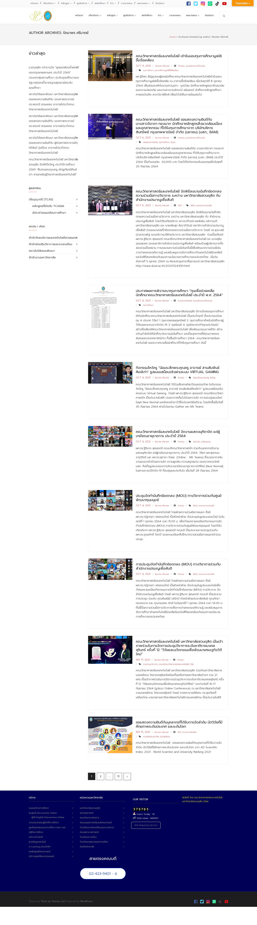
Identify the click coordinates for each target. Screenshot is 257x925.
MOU (193, 205)
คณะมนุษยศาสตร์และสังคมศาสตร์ (96, 822)
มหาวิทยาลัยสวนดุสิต (90, 808)
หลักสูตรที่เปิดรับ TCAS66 (48, 206)
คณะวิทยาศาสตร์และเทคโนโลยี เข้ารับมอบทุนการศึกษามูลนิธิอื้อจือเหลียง (179, 58)
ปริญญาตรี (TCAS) (41, 199)
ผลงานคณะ (142, 3)
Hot (180, 205)
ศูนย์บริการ (82, 3)
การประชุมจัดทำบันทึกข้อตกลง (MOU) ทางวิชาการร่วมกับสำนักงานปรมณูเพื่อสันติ (178, 566)
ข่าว (112, 3)
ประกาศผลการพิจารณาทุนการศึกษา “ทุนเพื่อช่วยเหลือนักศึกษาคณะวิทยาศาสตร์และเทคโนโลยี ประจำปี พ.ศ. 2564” (179, 293)
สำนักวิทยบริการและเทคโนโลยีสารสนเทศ (53, 238)
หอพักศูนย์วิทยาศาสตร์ (40, 851)
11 (118, 776)
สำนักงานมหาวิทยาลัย (42, 257)
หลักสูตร (65, 3)
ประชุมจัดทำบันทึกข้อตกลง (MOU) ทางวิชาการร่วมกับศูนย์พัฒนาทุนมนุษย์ (178, 497)
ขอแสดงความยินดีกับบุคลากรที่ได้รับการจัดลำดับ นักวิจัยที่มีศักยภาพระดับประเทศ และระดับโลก (179, 724)
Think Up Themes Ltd (53, 901)
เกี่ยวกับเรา (48, 3)
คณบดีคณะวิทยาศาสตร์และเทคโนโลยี (174, 664)
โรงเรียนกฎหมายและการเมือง (94, 841)
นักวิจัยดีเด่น (165, 736)
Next (127, 776)
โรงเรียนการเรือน (88, 837)
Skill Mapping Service (146, 825)
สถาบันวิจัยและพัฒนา (42, 251)
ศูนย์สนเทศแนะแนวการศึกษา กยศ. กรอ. (47, 827)
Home (172, 36)
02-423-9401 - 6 (103, 873)
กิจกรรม (181, 66)
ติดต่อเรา (160, 3)
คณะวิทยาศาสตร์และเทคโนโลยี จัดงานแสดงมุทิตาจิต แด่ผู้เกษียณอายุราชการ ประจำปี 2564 (178, 433)
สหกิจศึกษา (100, 3)
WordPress (86, 901)
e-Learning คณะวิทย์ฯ (40, 846)
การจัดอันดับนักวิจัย (151, 736)
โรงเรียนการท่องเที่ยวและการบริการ (97, 827)
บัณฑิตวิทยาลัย (87, 846)
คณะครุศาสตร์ (86, 813)
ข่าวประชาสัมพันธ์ (185, 300)
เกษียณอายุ (205, 441)
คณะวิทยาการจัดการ (89, 817)
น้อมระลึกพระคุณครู (201, 377)
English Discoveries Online (43, 813)
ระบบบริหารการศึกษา (39, 808)
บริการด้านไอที (36, 837)
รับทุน (173, 142)
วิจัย (192, 664)
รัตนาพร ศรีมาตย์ (162, 66)
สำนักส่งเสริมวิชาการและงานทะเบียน (50, 244)
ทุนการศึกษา (148, 70)
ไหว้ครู (212, 377)
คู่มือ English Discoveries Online (47, 817)
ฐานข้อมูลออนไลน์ (37, 841)
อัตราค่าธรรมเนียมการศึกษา (49, 213)
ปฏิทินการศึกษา (36, 832)
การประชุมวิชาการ (150, 664)
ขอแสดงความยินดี (150, 142)
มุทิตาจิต (196, 441)
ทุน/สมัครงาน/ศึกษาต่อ (195, 66)
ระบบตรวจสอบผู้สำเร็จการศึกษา (44, 822)
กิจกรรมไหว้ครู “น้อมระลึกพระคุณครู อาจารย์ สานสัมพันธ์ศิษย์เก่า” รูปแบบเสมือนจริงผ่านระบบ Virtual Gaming (177, 369)
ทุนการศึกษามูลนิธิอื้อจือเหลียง (167, 70)
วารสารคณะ (126, 3)
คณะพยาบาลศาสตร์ (89, 832)
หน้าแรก (34, 3)
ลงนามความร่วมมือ (204, 205)
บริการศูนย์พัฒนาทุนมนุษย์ (41, 856)
